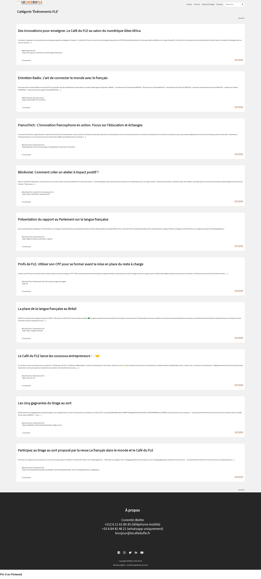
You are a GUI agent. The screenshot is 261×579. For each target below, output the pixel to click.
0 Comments (26, 60)
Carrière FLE (37, 192)
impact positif (45, 194)
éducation (29, 147)
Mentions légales (119, 565)
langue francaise (32, 239)
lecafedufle (49, 470)
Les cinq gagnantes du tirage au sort (44, 403)
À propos (219, 4)
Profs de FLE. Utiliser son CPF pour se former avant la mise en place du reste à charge (80, 264)
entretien (42, 100)
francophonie (53, 147)
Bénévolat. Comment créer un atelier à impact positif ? (58, 172)
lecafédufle (30, 425)
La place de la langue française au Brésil (47, 308)
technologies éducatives (53, 53)
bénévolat (35, 194)
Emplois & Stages (208, 4)
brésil (28, 331)
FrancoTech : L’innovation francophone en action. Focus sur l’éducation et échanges (80, 125)
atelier (28, 194)
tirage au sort (57, 425)
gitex (32, 53)
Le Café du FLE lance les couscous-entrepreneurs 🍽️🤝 (59, 356)
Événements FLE (29, 51)
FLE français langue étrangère (55, 281)
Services (197, 4)
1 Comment (26, 108)
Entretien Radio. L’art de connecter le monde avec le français (63, 78)
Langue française (37, 331)
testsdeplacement (83, 470)
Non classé (40, 98)
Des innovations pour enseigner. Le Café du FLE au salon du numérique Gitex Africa (79, 30)
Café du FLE (28, 145)
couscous (29, 378)
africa (28, 53)
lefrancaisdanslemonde (43, 425)
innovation (71, 147)
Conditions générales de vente (137, 565)
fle (27, 284)
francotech (62, 147)
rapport (50, 239)
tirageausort (94, 470)
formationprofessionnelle (35, 470)
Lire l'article (239, 60)
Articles (189, 4)
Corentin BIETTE (32, 100)
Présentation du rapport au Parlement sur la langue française (63, 219)
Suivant (241, 18)
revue (74, 470)
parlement (42, 239)
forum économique (41, 147)
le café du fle (39, 53)
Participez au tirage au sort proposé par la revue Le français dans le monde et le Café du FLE (85, 450)
